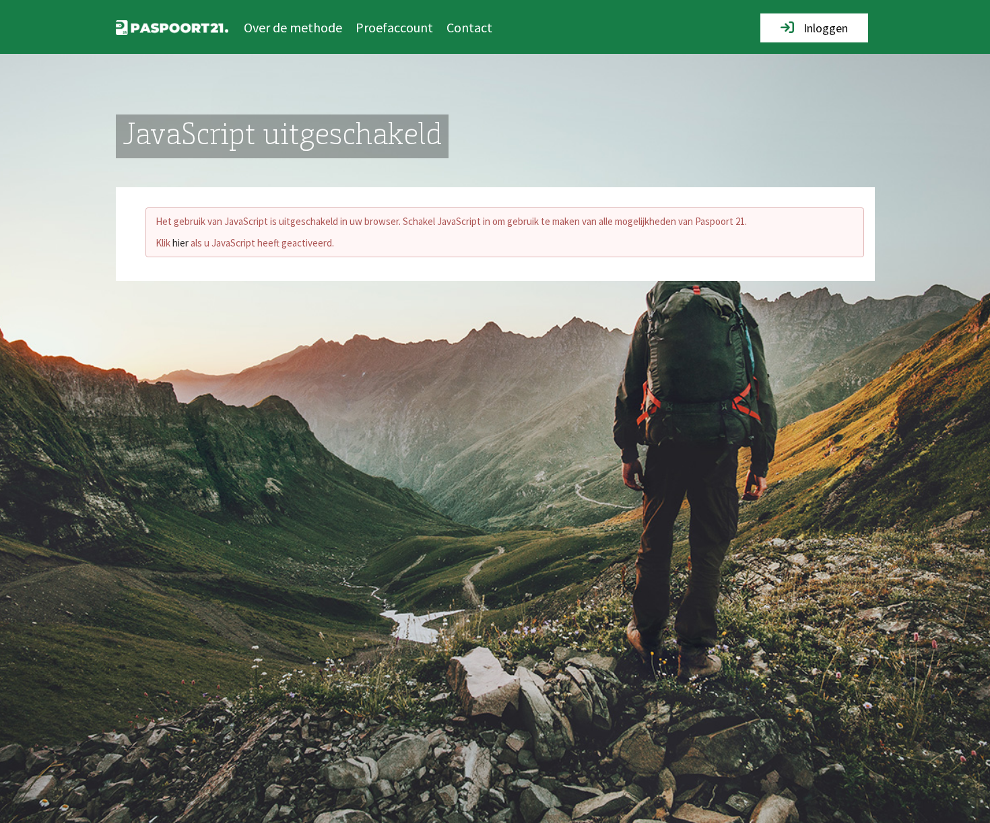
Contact (469, 27)
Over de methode (293, 27)
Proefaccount (394, 27)
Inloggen (824, 28)
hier (180, 242)
